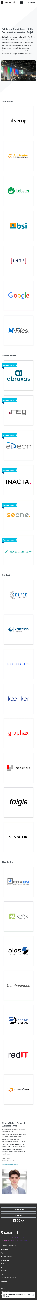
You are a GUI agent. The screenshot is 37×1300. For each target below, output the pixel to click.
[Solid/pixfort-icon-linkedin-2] (15, 1220)
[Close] (33, 1295)
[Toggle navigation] (21, 2)
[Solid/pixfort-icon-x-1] (18, 1220)
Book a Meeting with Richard (10, 1164)
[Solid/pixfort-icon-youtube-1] (22, 1220)
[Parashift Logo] (9, 1232)
